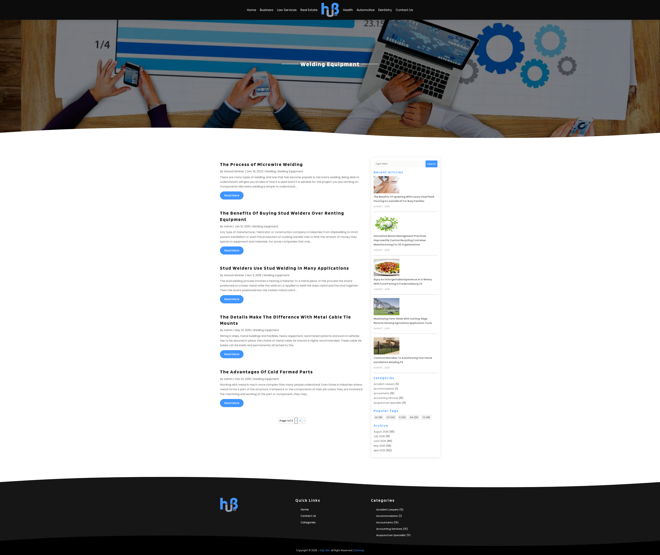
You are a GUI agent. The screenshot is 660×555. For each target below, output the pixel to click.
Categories (308, 522)
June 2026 (380, 441)
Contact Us (404, 10)
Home (251, 10)
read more (231, 195)
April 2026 (379, 450)
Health (348, 10)
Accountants (381, 393)
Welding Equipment (290, 171)
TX (426, 417)
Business (266, 10)
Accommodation (384, 388)
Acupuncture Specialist (388, 403)
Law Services (287, 10)
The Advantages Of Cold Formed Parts (266, 372)
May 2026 (379, 446)
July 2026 (379, 436)
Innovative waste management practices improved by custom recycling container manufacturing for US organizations (400, 240)
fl (402, 417)
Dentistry (385, 10)
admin (228, 226)
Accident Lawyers (384, 384)
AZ (378, 417)
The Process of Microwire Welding (261, 164)
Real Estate (308, 10)
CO (391, 417)
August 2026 (381, 431)
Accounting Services (386, 398)
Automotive (366, 10)
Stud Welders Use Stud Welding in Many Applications (284, 268)
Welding (270, 171)
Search (431, 164)
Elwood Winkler (234, 171)
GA (414, 417)
